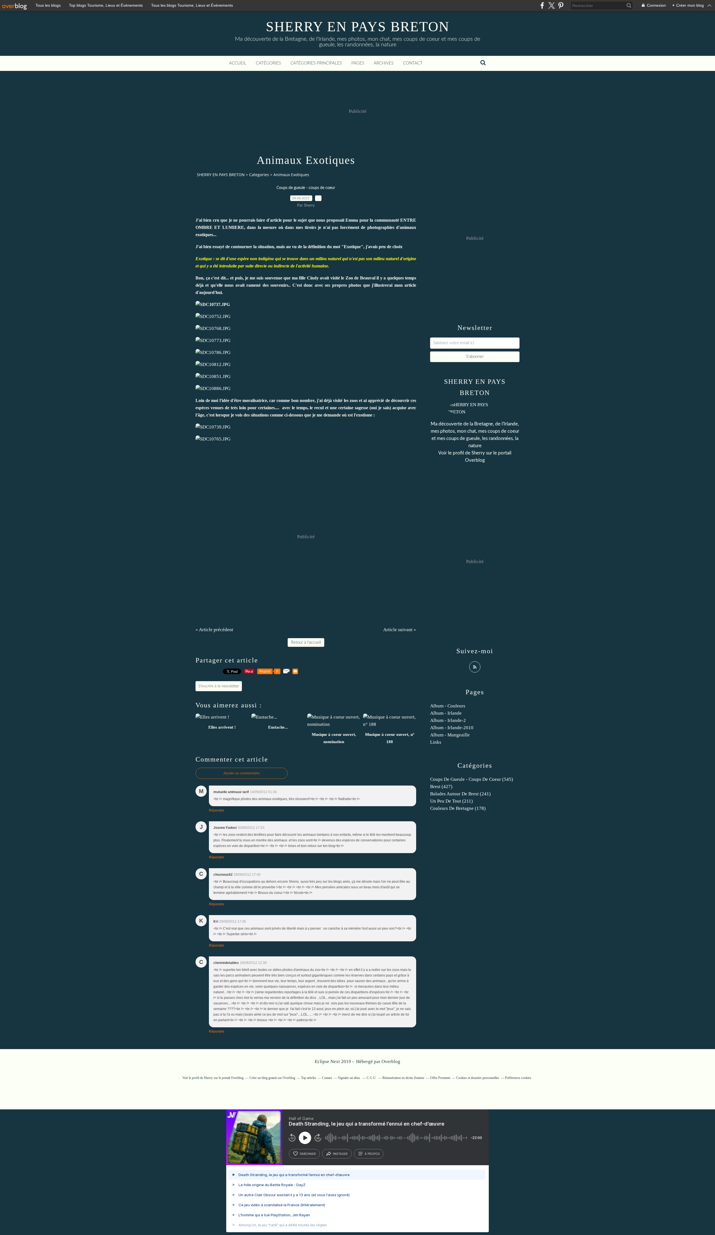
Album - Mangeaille (450, 735)
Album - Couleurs (447, 706)
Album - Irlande (446, 713)
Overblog (391, 1061)
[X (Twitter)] (551, 5)
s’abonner (308, 1153)
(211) (451, 801)
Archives (384, 63)
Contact (413, 63)
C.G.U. (371, 1078)
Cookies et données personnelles (477, 1078)
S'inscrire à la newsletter (218, 686)
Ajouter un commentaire (241, 773)
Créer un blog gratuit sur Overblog (272, 1078)
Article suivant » (399, 629)
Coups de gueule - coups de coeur (306, 188)
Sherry (478, 453)
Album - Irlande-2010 (451, 727)
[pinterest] (560, 5)
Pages (357, 63)
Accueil (237, 63)
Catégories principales (316, 63)
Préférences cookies (518, 1078)
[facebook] (542, 5)
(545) (471, 779)
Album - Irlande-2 (448, 720)
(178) (458, 808)
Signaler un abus (349, 1078)
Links (435, 742)
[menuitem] (238, 63)
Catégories (268, 63)
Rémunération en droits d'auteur (403, 1078)
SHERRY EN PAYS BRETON (357, 26)
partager (340, 1153)
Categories (259, 174)
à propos (372, 1153)
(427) (441, 786)
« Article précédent (214, 629)
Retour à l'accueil (306, 642)
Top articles (308, 1078)
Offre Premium (440, 1078)
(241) (460, 793)
